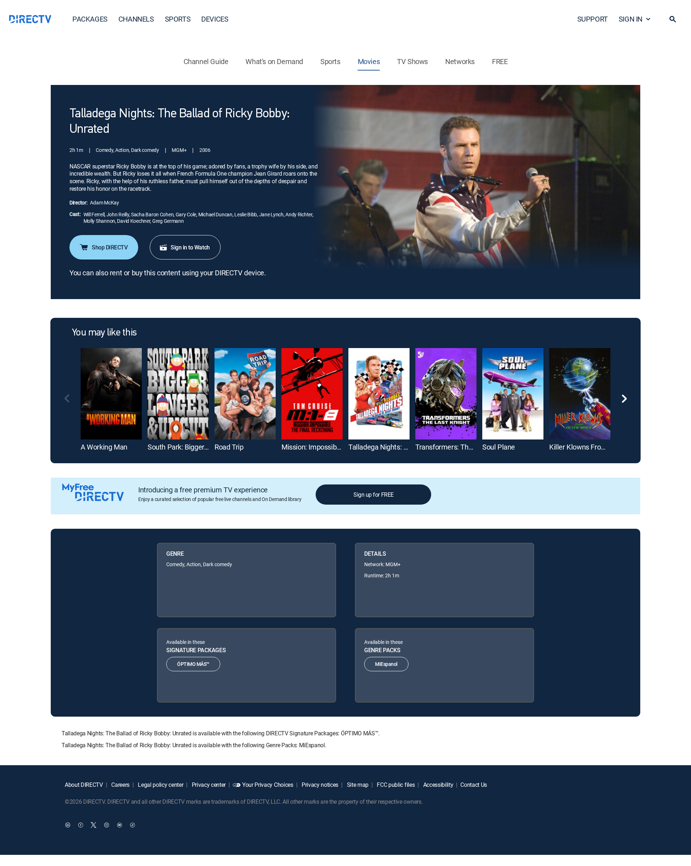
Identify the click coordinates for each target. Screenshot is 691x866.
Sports (330, 61)
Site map (357, 785)
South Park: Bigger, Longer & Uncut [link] (201, 447)
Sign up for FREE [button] (373, 495)
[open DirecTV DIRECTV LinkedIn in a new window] (68, 824)
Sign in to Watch (190, 247)
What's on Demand (274, 61)
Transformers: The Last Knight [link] (462, 447)
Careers (120, 785)
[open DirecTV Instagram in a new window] (106, 824)
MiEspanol (386, 663)
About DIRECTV (84, 785)
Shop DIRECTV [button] (109, 247)
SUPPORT (592, 19)
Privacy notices (319, 785)
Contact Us (473, 785)
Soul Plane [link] (498, 447)
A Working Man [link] (104, 447)
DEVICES (214, 19)
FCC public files (395, 785)
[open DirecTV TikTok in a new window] (132, 824)
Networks (460, 61)
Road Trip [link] (228, 447)
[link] (111, 393)
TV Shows (412, 61)
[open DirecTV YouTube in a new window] (119, 824)
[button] (672, 19)
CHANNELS (136, 19)
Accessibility (437, 785)
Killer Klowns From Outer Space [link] (598, 447)
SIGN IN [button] (630, 19)
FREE (499, 61)
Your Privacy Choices (267, 785)
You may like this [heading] (104, 333)
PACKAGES (90, 19)
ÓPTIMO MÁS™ (193, 663)
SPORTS (178, 19)
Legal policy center (160, 785)
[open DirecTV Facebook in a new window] (80, 824)
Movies (369, 61)
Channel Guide (206, 61)
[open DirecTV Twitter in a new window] (93, 824)
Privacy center (208, 785)
